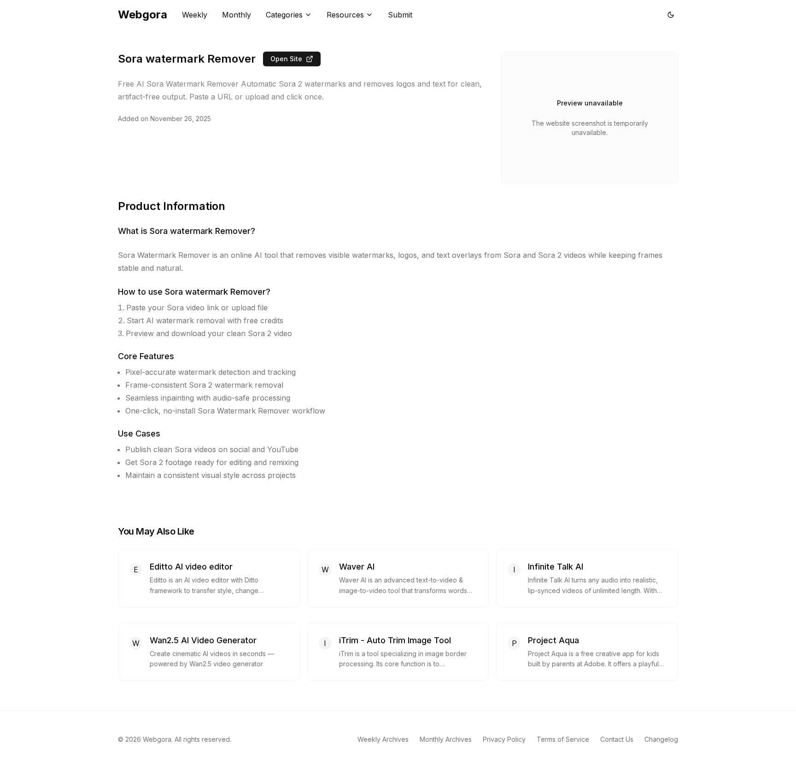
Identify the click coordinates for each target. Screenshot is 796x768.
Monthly (236, 14)
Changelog (661, 739)
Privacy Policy (504, 739)
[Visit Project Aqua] (661, 640)
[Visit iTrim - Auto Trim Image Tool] (471, 640)
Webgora (142, 14)
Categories (284, 14)
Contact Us (616, 739)
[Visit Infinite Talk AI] (661, 566)
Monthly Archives (446, 739)
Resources (345, 14)
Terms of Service (563, 739)
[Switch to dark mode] (670, 14)
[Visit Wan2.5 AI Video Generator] (282, 640)
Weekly (194, 14)
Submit (400, 14)
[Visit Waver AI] (471, 566)
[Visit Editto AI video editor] (282, 566)
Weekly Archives (383, 739)
